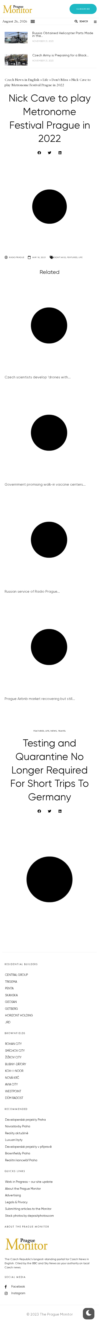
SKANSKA (11, 995)
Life (80, 257)
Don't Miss (60, 257)
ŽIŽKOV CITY (13, 1057)
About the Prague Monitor (23, 1188)
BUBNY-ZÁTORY (15, 1064)
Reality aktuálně (16, 1133)
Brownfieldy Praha (17, 1153)
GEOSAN (11, 1002)
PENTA (9, 988)
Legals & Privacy (16, 1202)
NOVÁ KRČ (12, 1077)
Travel (62, 730)
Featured (72, 257)
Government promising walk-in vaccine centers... (45, 484)
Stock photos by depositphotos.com (29, 1215)
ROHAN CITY (13, 1044)
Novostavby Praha (17, 1126)
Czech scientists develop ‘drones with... (38, 377)
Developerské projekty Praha (25, 1119)
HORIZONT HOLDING (19, 1015)
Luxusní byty (14, 1140)
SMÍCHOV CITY (15, 1050)
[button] (83, 9)
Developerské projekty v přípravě (28, 1146)
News (53, 730)
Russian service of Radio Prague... (32, 591)
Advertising (13, 1195)
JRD (7, 1022)
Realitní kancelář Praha (21, 1160)
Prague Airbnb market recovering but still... (40, 699)
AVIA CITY (11, 1084)
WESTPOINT (13, 1091)
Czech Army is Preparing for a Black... (60, 55)
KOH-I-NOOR (14, 1071)
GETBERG (11, 1008)
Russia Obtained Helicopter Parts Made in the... (62, 35)
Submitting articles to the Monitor (28, 1209)
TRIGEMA (11, 981)
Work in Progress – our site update (29, 1182)
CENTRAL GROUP (16, 975)
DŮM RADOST (14, 1098)
